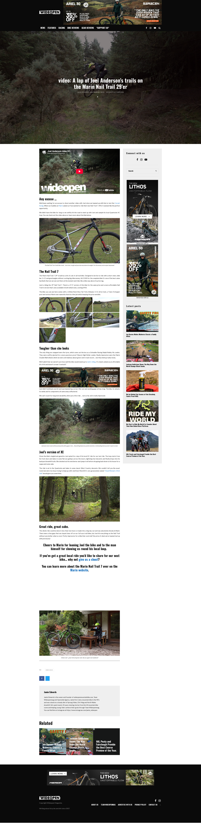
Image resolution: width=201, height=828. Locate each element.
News (43, 27)
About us (94, 804)
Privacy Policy (140, 804)
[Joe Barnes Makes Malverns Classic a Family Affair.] (52, 741)
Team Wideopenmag (108, 804)
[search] (156, 170)
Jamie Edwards (83, 92)
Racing (62, 27)
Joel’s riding (91, 362)
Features (52, 27)
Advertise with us (142, 243)
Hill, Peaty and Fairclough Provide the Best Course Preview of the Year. (141, 455)
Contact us (153, 804)
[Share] (97, 97)
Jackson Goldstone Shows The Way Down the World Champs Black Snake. (141, 365)
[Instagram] (150, 28)
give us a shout (88, 559)
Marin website (79, 570)
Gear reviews (88, 27)
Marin (61, 206)
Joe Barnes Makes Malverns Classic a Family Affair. (141, 335)
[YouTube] (155, 28)
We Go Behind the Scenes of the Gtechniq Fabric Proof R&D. (140, 395)
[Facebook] (146, 28)
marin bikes (49, 670)
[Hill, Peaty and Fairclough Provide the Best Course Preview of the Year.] (106, 741)
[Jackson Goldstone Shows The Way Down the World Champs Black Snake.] (79, 741)
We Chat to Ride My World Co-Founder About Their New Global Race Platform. (141, 425)
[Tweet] (47, 678)
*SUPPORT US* (102, 27)
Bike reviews (73, 27)
